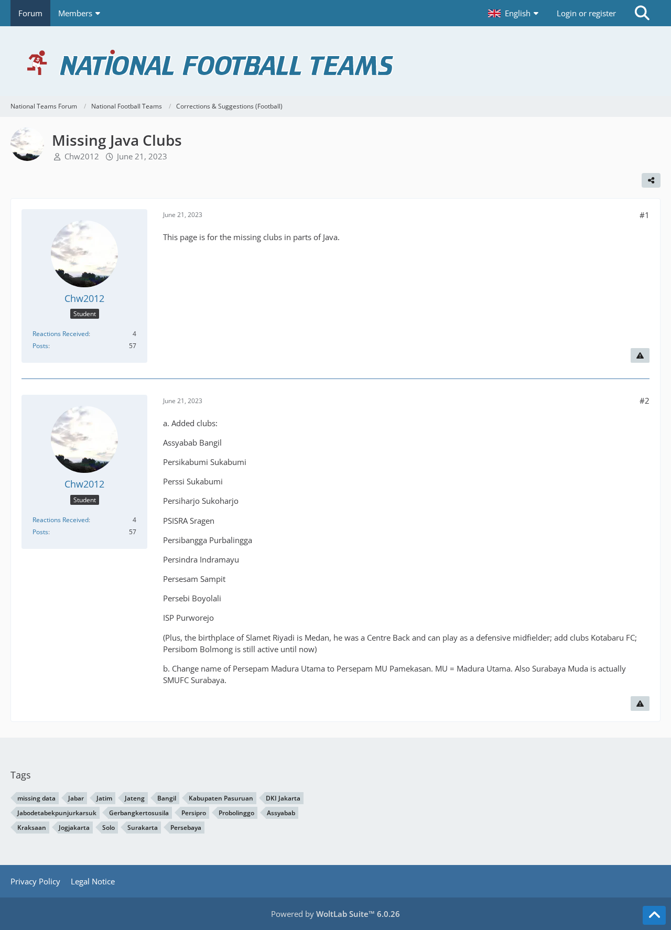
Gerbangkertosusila (139, 812)
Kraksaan (31, 827)
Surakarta (142, 827)
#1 (645, 215)
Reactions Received (61, 333)
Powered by (335, 914)
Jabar (76, 798)
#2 (645, 400)
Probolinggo (236, 812)
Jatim (104, 798)
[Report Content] (640, 355)
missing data (36, 798)
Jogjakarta (74, 827)
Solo (108, 827)
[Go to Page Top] (654, 915)
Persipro (193, 812)
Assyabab (281, 812)
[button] (514, 13)
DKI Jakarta (283, 798)
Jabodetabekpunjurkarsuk (56, 812)
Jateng (135, 798)
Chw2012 (81, 156)
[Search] (642, 13)
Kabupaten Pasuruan (221, 798)
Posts (40, 345)
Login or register (586, 13)
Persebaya (185, 827)
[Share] (651, 180)
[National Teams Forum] (335, 61)
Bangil (166, 798)
